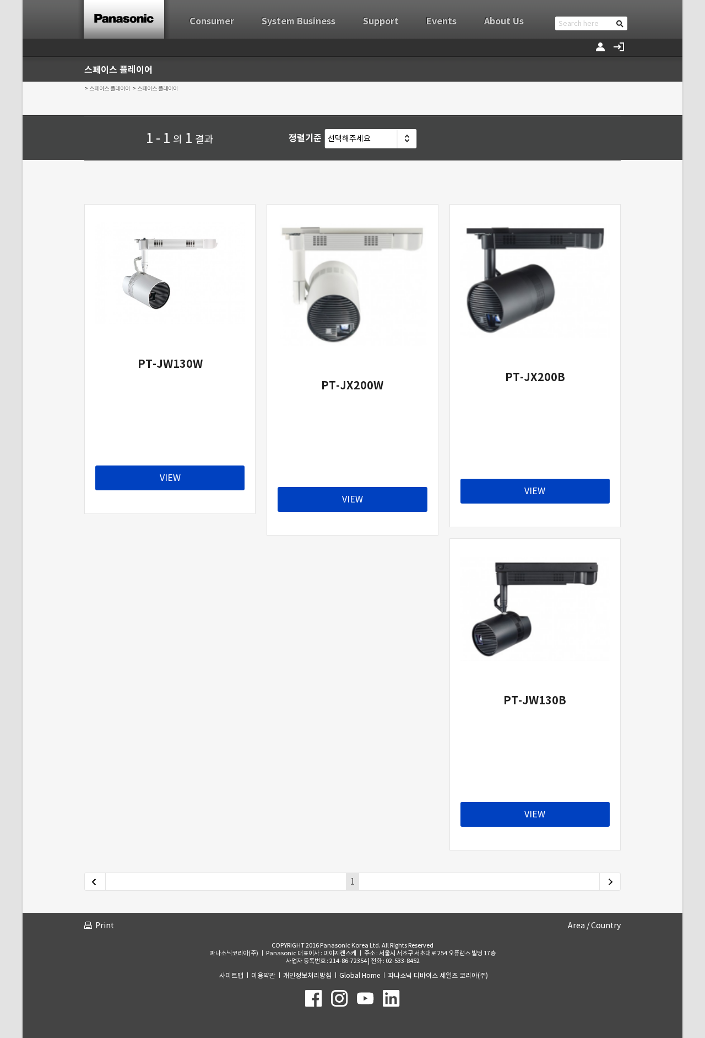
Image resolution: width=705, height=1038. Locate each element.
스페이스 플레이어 (109, 88)
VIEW (170, 477)
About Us (504, 21)
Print (104, 925)
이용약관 (263, 975)
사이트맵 (231, 975)
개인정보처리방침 (307, 975)
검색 (619, 23)
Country (606, 925)
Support (381, 21)
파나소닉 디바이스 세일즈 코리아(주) (438, 975)
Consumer (211, 21)
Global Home (359, 975)
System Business (298, 21)
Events (441, 21)
